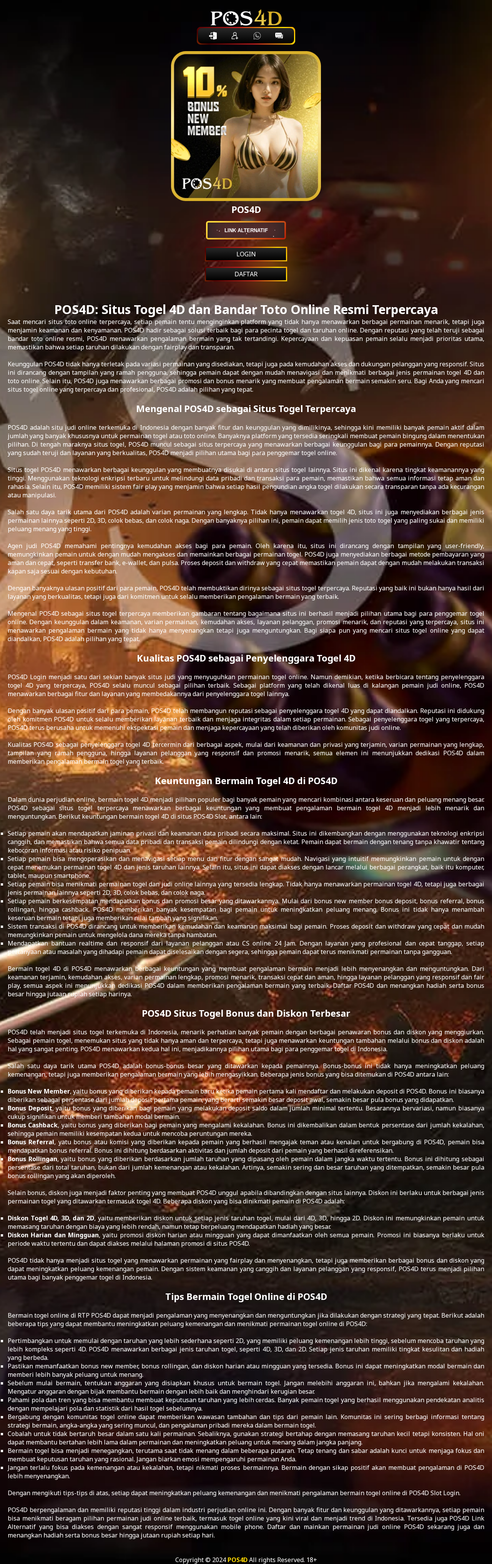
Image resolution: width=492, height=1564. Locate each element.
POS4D (238, 1560)
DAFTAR (246, 274)
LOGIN (246, 254)
